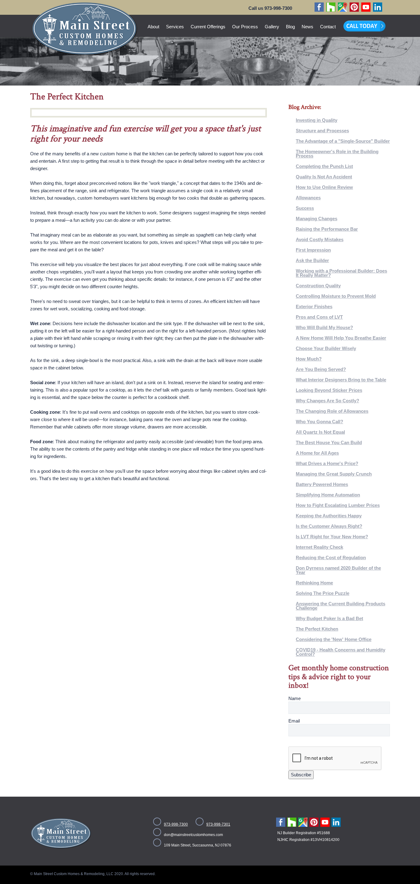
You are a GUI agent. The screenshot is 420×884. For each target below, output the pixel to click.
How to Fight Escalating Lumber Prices (338, 505)
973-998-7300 (176, 824)
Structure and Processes (322, 130)
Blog (290, 26)
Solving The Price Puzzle (322, 593)
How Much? (309, 358)
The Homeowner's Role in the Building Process (337, 153)
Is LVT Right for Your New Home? (332, 536)
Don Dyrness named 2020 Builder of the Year (338, 570)
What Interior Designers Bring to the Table (341, 379)
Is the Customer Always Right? (329, 526)
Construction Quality (318, 285)
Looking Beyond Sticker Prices (329, 390)
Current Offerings (208, 26)
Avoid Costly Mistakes (319, 239)
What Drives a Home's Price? (327, 463)
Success (305, 208)
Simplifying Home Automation (328, 494)
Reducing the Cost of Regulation (331, 557)
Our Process (245, 26)
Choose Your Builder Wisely (326, 348)
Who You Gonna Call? (319, 421)
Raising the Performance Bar (327, 229)
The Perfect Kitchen (317, 628)
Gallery (272, 26)
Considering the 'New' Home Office (333, 639)
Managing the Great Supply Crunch (334, 473)
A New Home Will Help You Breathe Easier (341, 337)
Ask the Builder (312, 260)
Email (294, 720)
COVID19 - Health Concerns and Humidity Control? (340, 652)
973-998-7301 (218, 824)
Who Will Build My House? (324, 327)
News (307, 26)
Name (294, 698)
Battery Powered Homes (322, 484)
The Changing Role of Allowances (332, 411)
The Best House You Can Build (329, 442)
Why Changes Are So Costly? (327, 400)
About (153, 26)
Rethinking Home (314, 582)
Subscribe (301, 774)
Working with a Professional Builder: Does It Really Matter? (341, 273)
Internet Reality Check (319, 547)
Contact (328, 26)
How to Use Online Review (324, 187)
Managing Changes (316, 218)
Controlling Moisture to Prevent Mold (336, 296)
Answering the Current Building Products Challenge (340, 606)
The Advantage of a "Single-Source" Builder (343, 141)
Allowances (308, 197)
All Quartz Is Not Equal (320, 432)
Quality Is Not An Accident (324, 176)
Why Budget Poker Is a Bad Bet (329, 618)
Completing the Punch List (324, 166)
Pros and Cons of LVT (319, 317)
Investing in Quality (316, 120)
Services (175, 26)
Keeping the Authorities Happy (329, 515)
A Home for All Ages (317, 453)
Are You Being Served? (321, 369)
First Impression (313, 250)
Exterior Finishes (314, 306)
